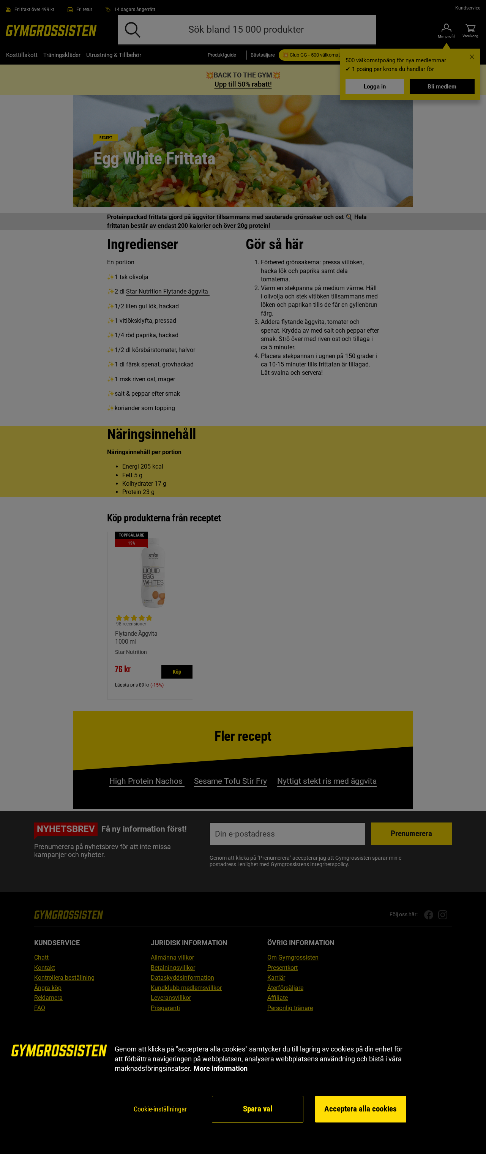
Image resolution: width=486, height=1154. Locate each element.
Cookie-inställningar (160, 1109)
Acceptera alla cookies (360, 1108)
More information (221, 1068)
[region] (243, 1084)
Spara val (257, 1108)
